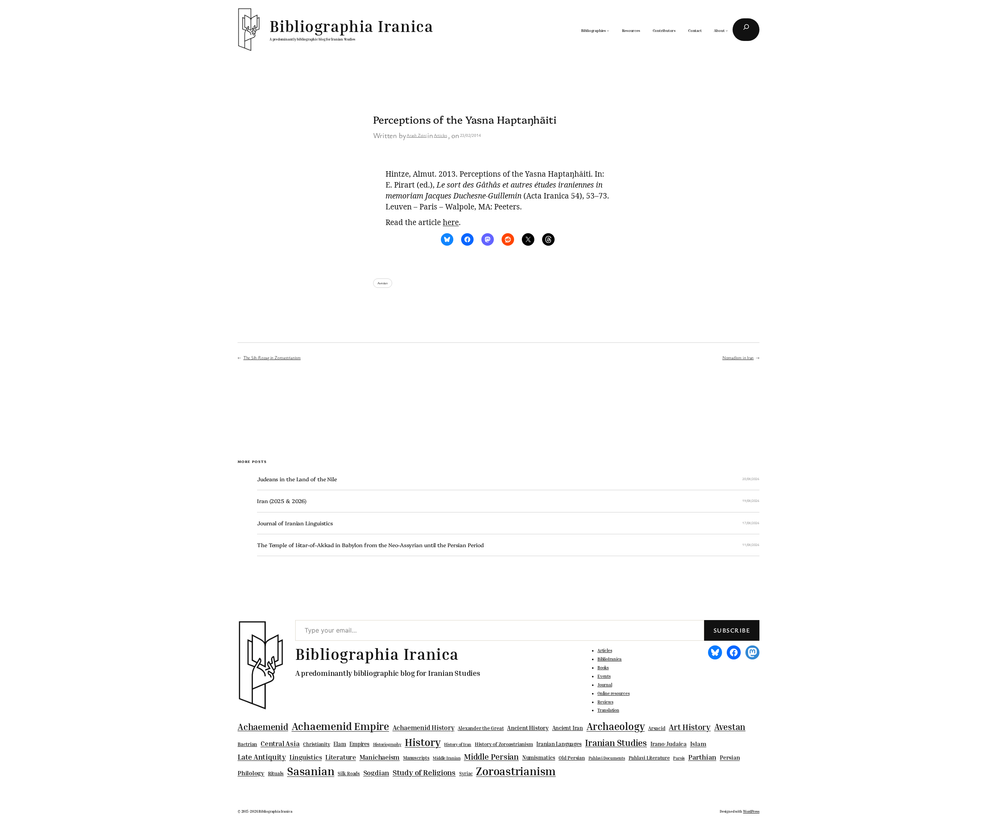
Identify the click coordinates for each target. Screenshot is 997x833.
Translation (608, 710)
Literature (340, 757)
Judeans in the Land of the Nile (297, 479)
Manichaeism (379, 757)
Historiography (387, 744)
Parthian (702, 757)
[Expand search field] (746, 29)
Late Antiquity (262, 756)
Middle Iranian (446, 758)
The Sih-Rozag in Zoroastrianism (272, 357)
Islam (698, 743)
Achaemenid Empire (340, 726)
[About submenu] (727, 30)
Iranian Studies (616, 742)
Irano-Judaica (668, 743)
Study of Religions (424, 772)
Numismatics (538, 757)
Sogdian (376, 773)
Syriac (466, 773)
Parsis (679, 758)
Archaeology (616, 726)
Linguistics (305, 757)
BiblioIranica (609, 659)
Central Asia (280, 743)
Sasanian (310, 771)
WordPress (751, 811)
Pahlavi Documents (606, 757)
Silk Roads (349, 773)
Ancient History (528, 727)
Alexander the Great (481, 728)
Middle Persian (491, 756)
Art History (690, 727)
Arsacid (656, 728)
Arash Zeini (417, 135)
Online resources (613, 693)
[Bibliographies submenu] (608, 30)
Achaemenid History (423, 728)
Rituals (276, 773)
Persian (730, 757)
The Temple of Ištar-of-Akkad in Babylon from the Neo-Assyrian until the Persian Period (370, 545)
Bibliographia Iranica (351, 26)
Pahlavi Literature (649, 758)
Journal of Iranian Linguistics (295, 523)
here (451, 222)
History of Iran (457, 744)
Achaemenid (263, 726)
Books (603, 667)
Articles (440, 135)
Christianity (316, 744)
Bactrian (247, 744)
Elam (339, 744)
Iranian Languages (558, 744)
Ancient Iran (567, 728)
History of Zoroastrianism (504, 744)
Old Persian (571, 758)
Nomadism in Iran (738, 357)
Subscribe (731, 630)
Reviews (605, 702)
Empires (359, 744)
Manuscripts (416, 758)
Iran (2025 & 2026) (281, 501)
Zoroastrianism (516, 771)
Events (604, 676)
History (422, 742)
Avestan (382, 283)
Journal (604, 685)
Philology (251, 773)
